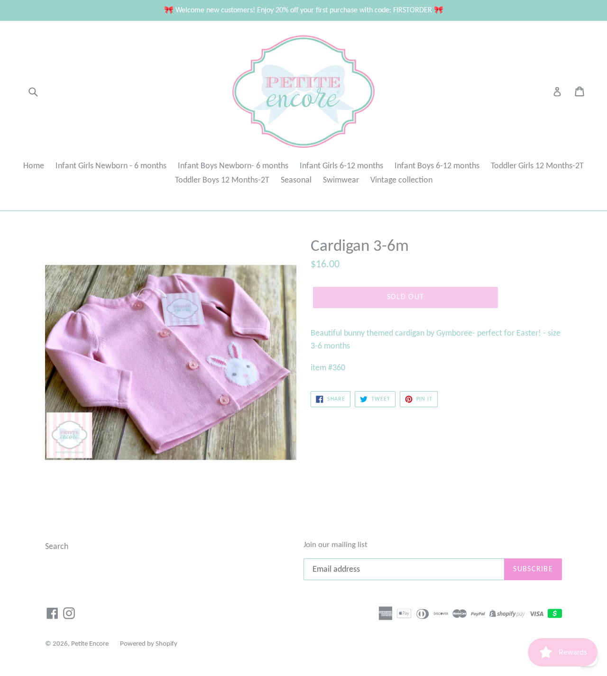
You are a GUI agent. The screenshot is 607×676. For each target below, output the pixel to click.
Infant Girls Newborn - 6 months (110, 166)
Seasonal (296, 180)
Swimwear (341, 180)
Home (33, 166)
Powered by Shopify (148, 644)
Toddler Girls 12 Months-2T (537, 166)
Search (56, 546)
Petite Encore (90, 644)
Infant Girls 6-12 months (341, 166)
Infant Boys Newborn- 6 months (233, 166)
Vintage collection (401, 180)
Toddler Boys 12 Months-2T (222, 180)
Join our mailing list (336, 545)
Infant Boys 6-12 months (437, 166)
